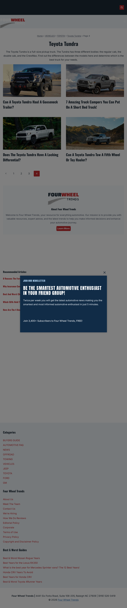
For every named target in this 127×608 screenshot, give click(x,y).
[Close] (104, 272)
